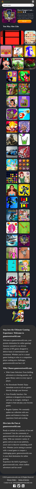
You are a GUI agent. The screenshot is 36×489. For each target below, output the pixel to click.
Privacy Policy (11, 480)
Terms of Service (23, 480)
